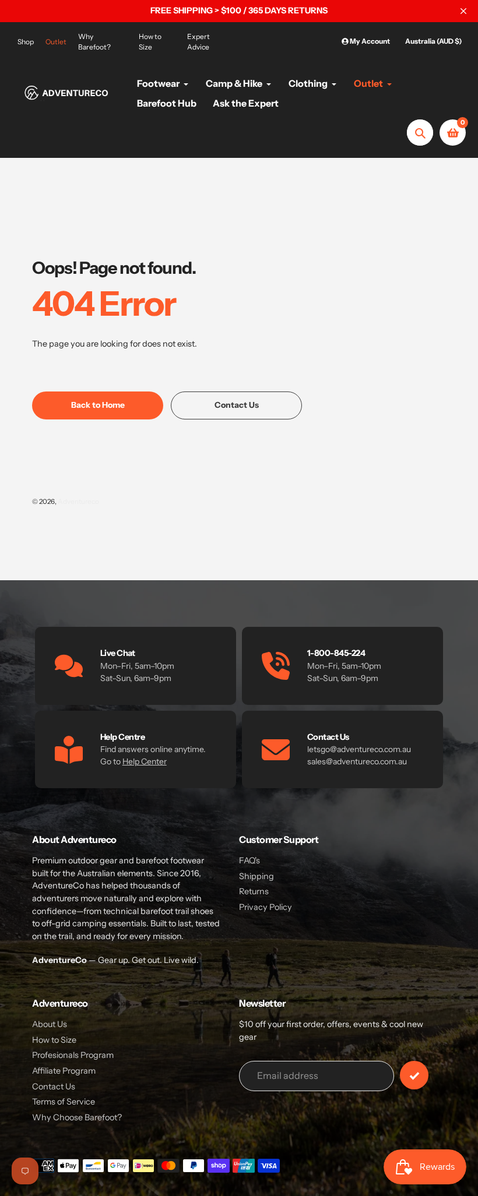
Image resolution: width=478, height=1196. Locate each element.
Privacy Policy (265, 907)
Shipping (256, 876)
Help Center (144, 761)
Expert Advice (198, 41)
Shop (25, 41)
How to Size (150, 41)
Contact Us (53, 1086)
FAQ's (249, 860)
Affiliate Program (64, 1071)
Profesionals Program (73, 1055)
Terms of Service (63, 1101)
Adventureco (78, 502)
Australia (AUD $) (433, 41)
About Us (49, 1024)
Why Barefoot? (94, 41)
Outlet (55, 41)
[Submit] (414, 1075)
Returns (254, 891)
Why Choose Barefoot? (77, 1117)
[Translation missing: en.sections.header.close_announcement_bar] (463, 11)
